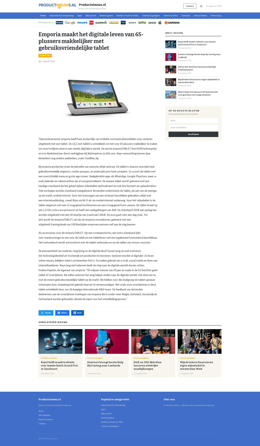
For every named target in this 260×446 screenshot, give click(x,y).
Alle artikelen (44, 415)
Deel (79, 312)
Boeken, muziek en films (127, 15)
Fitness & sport (217, 15)
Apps (79, 15)
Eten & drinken (200, 15)
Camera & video (170, 15)
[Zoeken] (201, 6)
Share (64, 312)
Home (43, 15)
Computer (185, 15)
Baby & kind (91, 15)
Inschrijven (193, 134)
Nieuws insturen (46, 419)
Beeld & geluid (106, 15)
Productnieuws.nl (92, 4)
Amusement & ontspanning (62, 15)
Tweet (48, 312)
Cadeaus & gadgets (151, 15)
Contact (190, 6)
